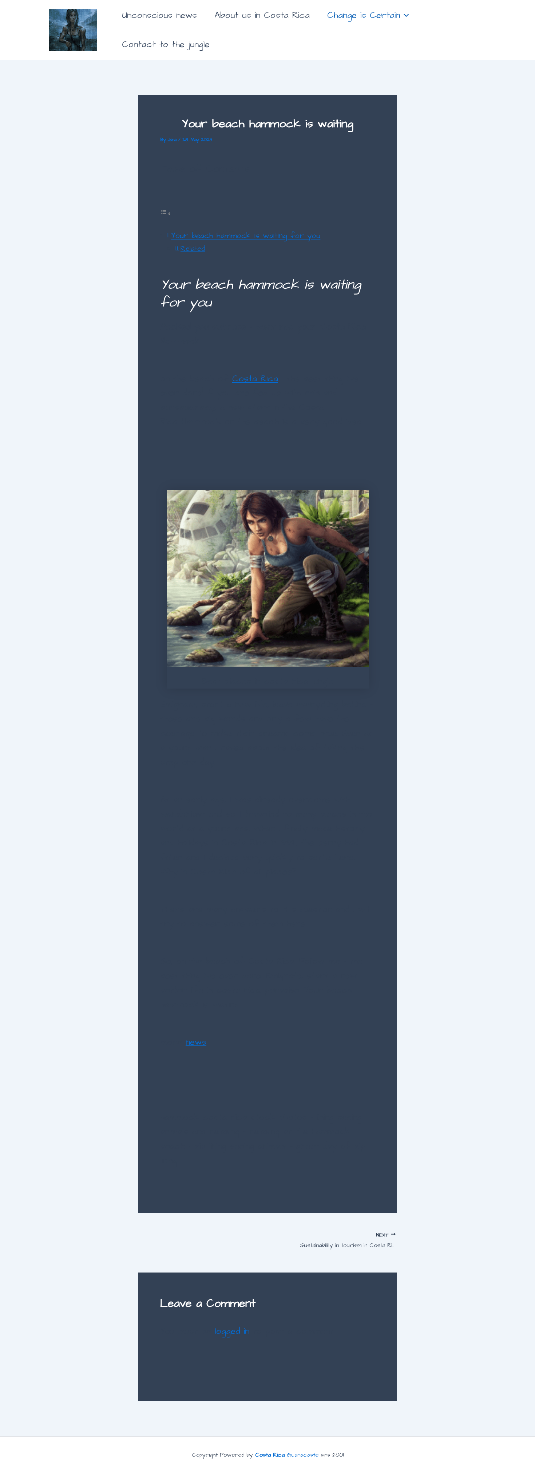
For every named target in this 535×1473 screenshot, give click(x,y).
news (196, 1042)
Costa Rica (255, 379)
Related (193, 249)
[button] (404, 15)
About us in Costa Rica (262, 15)
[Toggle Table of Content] (165, 213)
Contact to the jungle (166, 44)
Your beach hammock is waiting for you (245, 235)
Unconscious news (159, 15)
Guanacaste (288, 1455)
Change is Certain (363, 15)
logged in (232, 1331)
